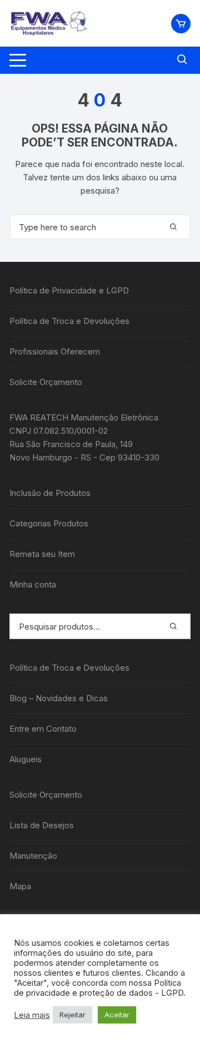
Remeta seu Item (42, 554)
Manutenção (33, 855)
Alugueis (25, 759)
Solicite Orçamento (45, 382)
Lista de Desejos (41, 825)
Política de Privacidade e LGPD (69, 290)
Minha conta (32, 584)
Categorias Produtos (48, 523)
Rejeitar (72, 1014)
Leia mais (32, 1015)
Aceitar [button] (116, 1014)
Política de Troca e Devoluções (69, 321)
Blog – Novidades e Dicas (58, 698)
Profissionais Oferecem (54, 351)
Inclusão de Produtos (50, 493)
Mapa (20, 886)
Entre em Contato (43, 728)
